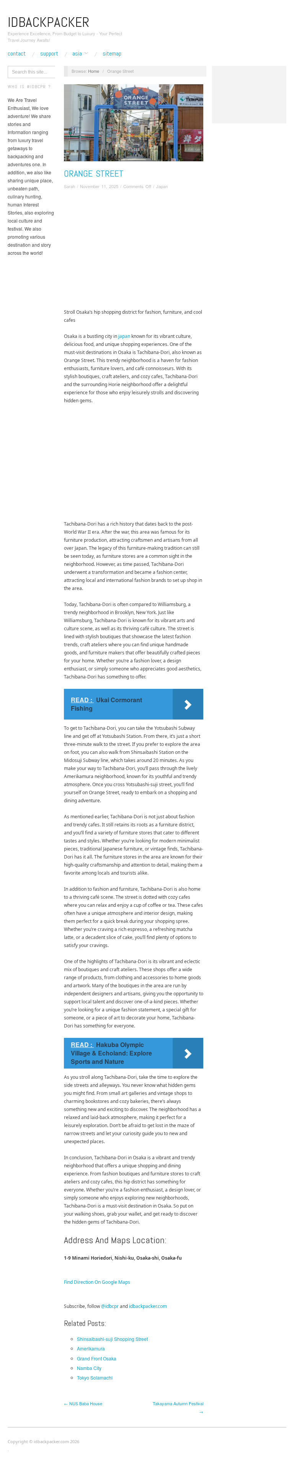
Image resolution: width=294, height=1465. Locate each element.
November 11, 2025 (99, 186)
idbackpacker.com (148, 1306)
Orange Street (94, 173)
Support (49, 54)
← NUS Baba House (83, 1403)
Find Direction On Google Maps (97, 1282)
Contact (17, 54)
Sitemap (112, 54)
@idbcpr (110, 1306)
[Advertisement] (133, 250)
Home (93, 71)
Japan (162, 186)
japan (124, 336)
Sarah (69, 186)
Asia (77, 54)
